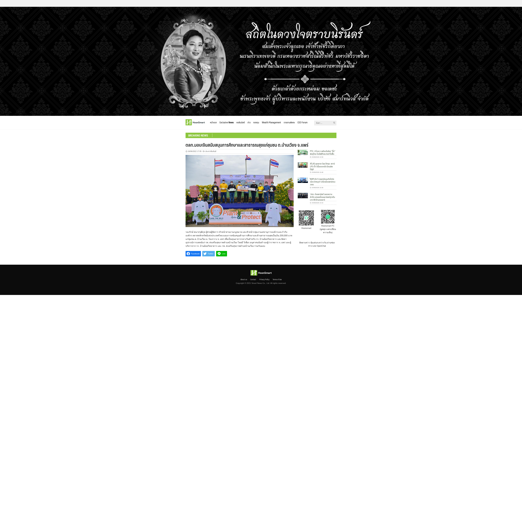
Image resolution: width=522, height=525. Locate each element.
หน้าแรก (213, 122)
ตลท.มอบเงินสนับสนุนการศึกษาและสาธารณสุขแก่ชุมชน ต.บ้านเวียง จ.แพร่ (247, 145)
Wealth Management (271, 122)
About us (243, 279)
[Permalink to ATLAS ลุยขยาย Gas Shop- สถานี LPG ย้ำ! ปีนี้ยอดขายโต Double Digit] (303, 165)
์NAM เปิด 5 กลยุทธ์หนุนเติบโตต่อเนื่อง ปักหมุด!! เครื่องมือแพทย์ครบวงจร (322, 181)
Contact (253, 279)
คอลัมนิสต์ (240, 122)
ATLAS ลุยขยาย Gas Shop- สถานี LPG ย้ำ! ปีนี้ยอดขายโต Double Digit (322, 166)
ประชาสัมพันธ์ (210, 151)
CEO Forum (302, 122)
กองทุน (256, 122)
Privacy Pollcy (264, 279)
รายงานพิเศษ (289, 122)
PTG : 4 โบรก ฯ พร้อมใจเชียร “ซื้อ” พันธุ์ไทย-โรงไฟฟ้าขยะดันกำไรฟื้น (322, 152)
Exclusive (227, 122)
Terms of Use (277, 279)
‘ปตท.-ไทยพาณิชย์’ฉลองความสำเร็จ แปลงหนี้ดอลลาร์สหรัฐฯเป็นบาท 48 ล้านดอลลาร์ (322, 197)
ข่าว (249, 122)
